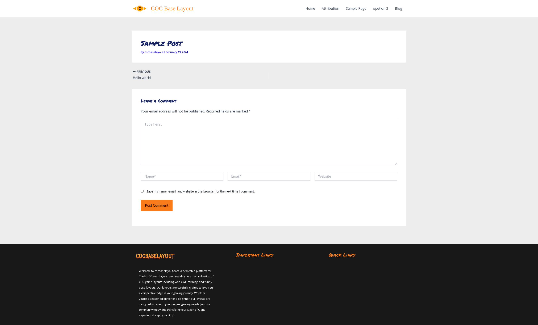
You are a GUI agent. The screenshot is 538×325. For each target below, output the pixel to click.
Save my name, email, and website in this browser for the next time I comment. (200, 191)
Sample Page (356, 8)
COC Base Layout (172, 8)
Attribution (330, 8)
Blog (398, 8)
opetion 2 (380, 8)
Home (310, 8)
